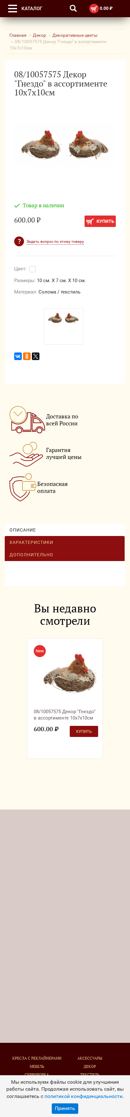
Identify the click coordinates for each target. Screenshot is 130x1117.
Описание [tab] (22, 530)
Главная (18, 35)
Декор (39, 35)
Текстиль (89, 1074)
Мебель (37, 1066)
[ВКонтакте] (18, 356)
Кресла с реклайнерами (37, 1058)
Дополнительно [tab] (31, 554)
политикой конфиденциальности (83, 1096)
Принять (65, 1108)
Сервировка (37, 1074)
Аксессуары (89, 1058)
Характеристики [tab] (31, 542)
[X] (35, 356)
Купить (105, 221)
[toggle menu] (13, 9)
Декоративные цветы (75, 35)
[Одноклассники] (27, 356)
